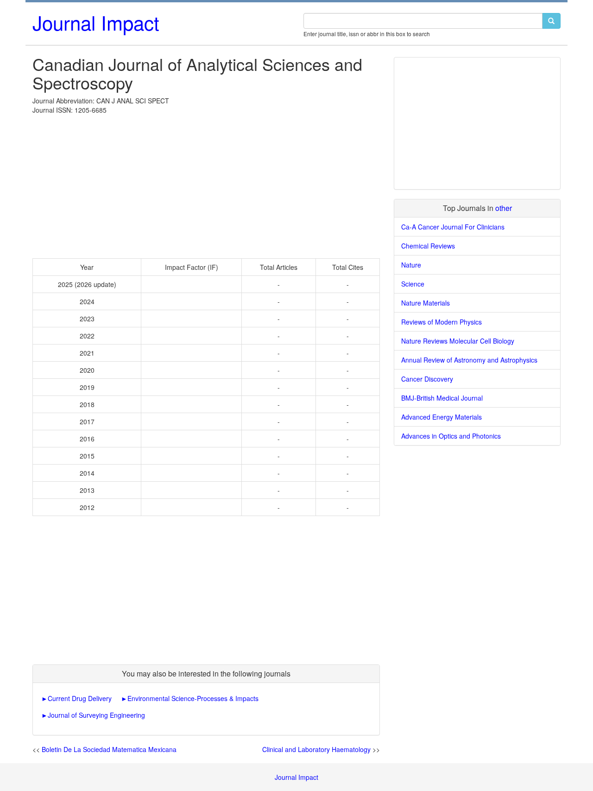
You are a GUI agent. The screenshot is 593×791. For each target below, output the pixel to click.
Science (412, 283)
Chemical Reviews (428, 245)
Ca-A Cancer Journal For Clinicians (453, 226)
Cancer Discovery (427, 378)
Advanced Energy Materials (441, 416)
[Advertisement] (206, 184)
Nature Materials (425, 302)
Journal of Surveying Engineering (96, 715)
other (503, 208)
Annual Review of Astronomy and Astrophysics (469, 359)
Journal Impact (95, 22)
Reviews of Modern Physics (441, 321)
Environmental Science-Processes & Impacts (193, 698)
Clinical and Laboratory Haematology (316, 749)
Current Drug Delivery (80, 698)
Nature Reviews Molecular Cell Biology (457, 340)
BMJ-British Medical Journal (442, 397)
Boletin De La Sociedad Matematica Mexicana (109, 749)
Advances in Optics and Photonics (451, 435)
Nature (411, 264)
